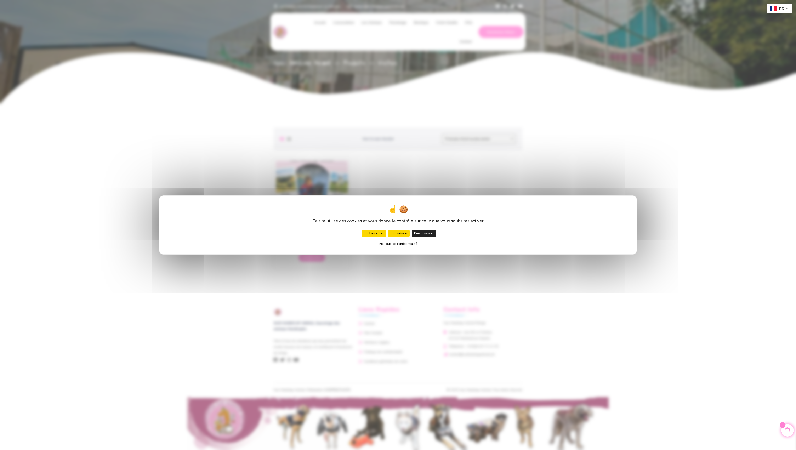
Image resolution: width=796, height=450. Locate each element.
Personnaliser (424, 233)
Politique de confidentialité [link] (398, 243)
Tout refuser (399, 233)
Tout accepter (374, 233)
